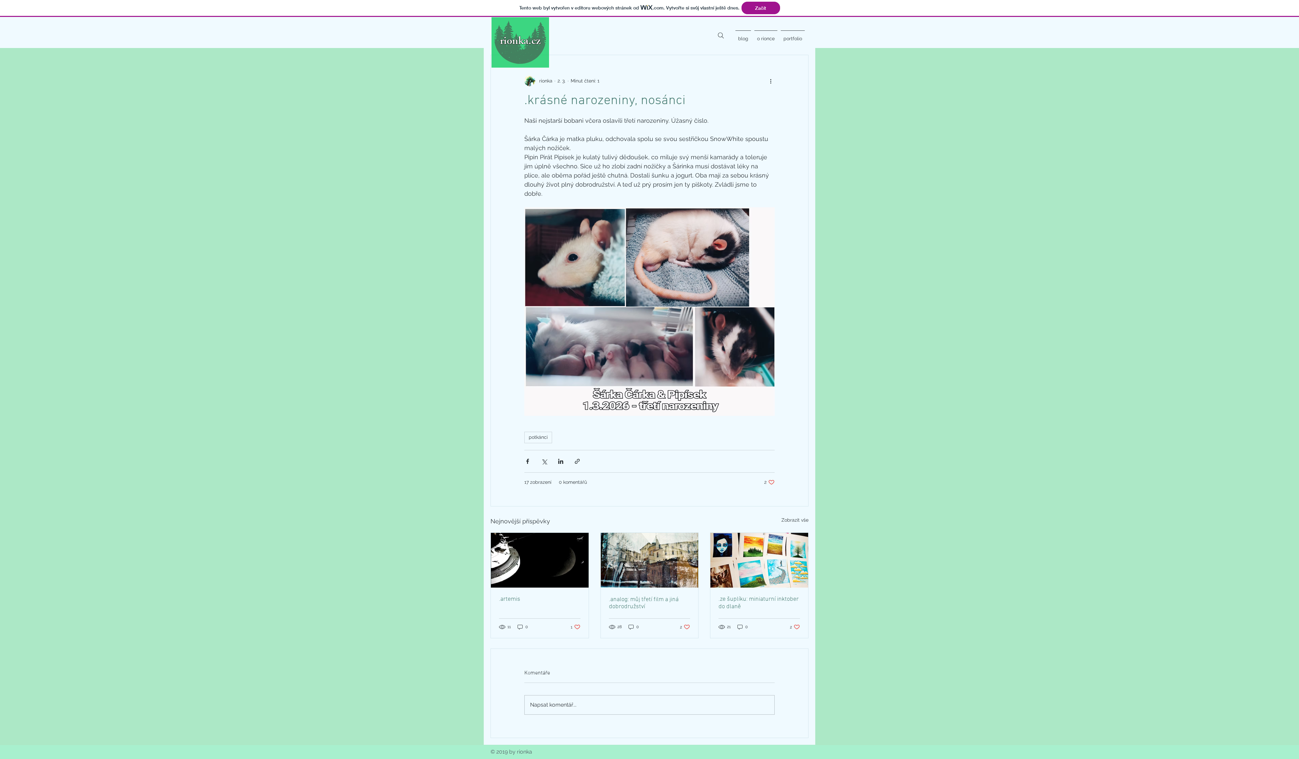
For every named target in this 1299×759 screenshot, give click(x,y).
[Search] (721, 35)
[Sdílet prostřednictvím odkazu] (577, 461)
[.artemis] (540, 560)
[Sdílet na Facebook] (527, 461)
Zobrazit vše (794, 520)
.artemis (509, 599)
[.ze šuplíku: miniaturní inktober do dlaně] (759, 560)
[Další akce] (771, 81)
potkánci (538, 437)
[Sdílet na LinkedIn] (560, 461)
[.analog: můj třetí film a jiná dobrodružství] (650, 560)
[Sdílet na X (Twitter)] (544, 461)
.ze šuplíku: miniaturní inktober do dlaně (759, 603)
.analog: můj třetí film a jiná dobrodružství (644, 603)
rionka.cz (520, 42)
